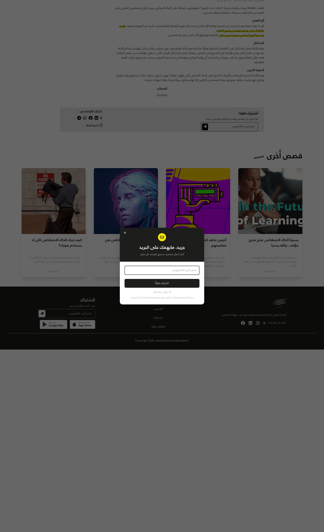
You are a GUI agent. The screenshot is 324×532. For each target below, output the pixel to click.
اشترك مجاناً (162, 283)
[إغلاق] (125, 233)
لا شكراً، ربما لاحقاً (162, 292)
